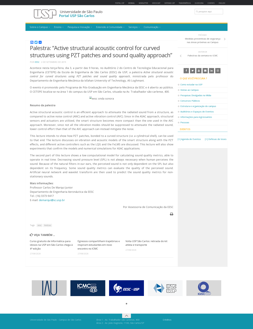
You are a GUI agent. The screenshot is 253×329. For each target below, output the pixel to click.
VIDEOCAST (156, 3)
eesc (39, 225)
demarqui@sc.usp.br (52, 200)
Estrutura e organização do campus (198, 106)
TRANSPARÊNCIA (185, 3)
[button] (126, 304)
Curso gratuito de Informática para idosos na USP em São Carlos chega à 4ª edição (51, 244)
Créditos (167, 319)
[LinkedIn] (211, 70)
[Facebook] (186, 70)
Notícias (47, 225)
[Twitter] (192, 70)
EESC (37, 62)
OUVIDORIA (199, 3)
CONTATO (211, 3)
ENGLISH (222, 3)
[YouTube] (198, 70)
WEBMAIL (131, 3)
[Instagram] (217, 70)
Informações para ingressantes (196, 116)
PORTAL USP (119, 3)
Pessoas (184, 122)
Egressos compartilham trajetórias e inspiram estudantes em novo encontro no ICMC (99, 244)
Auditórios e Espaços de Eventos (197, 111)
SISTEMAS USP (169, 3)
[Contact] (205, 70)
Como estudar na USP (191, 84)
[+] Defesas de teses (215, 139)
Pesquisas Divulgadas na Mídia (195, 95)
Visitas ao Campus (189, 89)
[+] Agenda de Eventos (189, 139)
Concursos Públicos (190, 100)
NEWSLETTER (143, 3)
